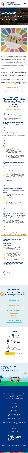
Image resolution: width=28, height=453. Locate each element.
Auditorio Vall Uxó (14, 305)
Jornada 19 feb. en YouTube (14, 87)
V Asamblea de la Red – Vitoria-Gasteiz (14, 417)
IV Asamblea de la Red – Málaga (14, 418)
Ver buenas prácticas (14, 411)
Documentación (14, 410)
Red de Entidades (14, 404)
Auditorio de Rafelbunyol (14, 310)
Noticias (14, 407)
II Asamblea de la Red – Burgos (14, 421)
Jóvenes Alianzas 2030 (14, 423)
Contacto (14, 426)
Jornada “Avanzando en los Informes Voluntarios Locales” (14, 422)
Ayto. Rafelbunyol (14, 300)
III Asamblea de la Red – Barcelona (14, 419)
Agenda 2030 (14, 403)
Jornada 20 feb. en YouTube (14, 90)
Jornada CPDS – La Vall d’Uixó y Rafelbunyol (14, 425)
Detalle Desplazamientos (14, 320)
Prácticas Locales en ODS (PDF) (14, 413)
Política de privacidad (14, 429)
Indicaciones (14, 315)
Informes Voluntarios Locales (14, 414)
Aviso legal (14, 428)
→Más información (7, 264)
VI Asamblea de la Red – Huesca (14, 415)
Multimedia (14, 409)
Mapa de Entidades (14, 406)
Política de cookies (14, 431)
